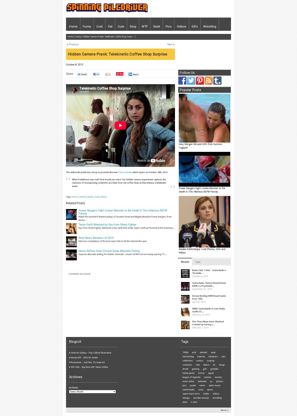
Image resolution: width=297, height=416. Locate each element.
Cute (121, 26)
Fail (110, 26)
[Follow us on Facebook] (182, 80)
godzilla (214, 369)
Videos (181, 26)
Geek (156, 26)
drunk (185, 369)
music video (188, 381)
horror (75, 196)
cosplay (210, 360)
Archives (73, 387)
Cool (99, 26)
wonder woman (201, 398)
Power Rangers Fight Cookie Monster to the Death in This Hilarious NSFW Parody (123, 212)
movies (82, 196)
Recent (185, 262)
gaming (195, 369)
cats (223, 356)
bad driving (188, 356)
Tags (197, 262)
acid (194, 352)
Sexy (133, 26)
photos (219, 381)
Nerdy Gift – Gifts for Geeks (84, 357)
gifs (205, 369)
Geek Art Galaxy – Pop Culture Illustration (91, 352)
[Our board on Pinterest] (200, 80)
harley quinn (189, 373)
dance (206, 364)
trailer (206, 393)
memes (207, 377)
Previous (74, 44)
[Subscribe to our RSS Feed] (209, 80)
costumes (187, 364)
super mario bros (191, 393)
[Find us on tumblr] (217, 80)
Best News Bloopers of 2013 (96, 238)
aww (213, 352)
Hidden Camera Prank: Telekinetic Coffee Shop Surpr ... (108, 36)
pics (184, 385)
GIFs (195, 26)
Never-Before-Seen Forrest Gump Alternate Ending (109, 251)
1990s (185, 352)
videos (103, 196)
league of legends (191, 377)
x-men (194, 402)
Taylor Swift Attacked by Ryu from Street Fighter (107, 224)
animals (203, 352)
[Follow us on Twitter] (191, 80)
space (210, 389)
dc (214, 364)
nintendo (202, 381)
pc (211, 381)
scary (96, 196)
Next (169, 44)
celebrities (188, 360)
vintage (186, 398)
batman (201, 356)
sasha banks (189, 389)
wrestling (217, 398)
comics (199, 360)
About (223, 410)
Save (121, 74)
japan (211, 373)
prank (90, 196)
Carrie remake (125, 172)
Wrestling (209, 26)
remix (202, 385)
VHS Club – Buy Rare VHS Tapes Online (89, 367)
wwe (185, 402)
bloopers (213, 356)
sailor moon (215, 385)
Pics (169, 26)
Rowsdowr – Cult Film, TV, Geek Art (88, 362)
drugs (222, 364)
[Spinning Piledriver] (107, 12)
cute (198, 364)
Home (73, 26)
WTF (145, 26)
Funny (87, 26)
